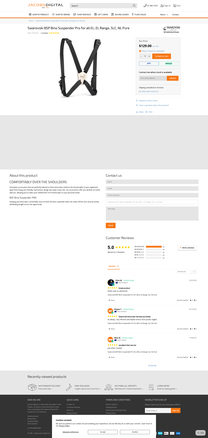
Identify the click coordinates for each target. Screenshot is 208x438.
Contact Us (71, 404)
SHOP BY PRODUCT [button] (40, 14)
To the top (152, 365)
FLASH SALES (140, 14)
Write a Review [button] (188, 248)
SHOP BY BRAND (62, 14)
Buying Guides (72, 413)
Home (31, 21)
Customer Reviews (73, 407)
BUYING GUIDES (122, 14)
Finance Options (112, 404)
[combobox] (103, 5)
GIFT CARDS (102, 14)
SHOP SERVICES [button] (84, 14)
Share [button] (112, 300)
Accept (102, 432)
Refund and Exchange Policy (116, 410)
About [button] (163, 14)
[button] (191, 300)
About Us (70, 410)
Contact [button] (175, 14)
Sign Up (175, 410)
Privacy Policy (64, 426)
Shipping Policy (111, 407)
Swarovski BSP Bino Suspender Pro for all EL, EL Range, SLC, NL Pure (60, 21)
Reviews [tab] (112, 266)
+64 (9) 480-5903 (35, 428)
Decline (135, 432)
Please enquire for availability (153, 51)
